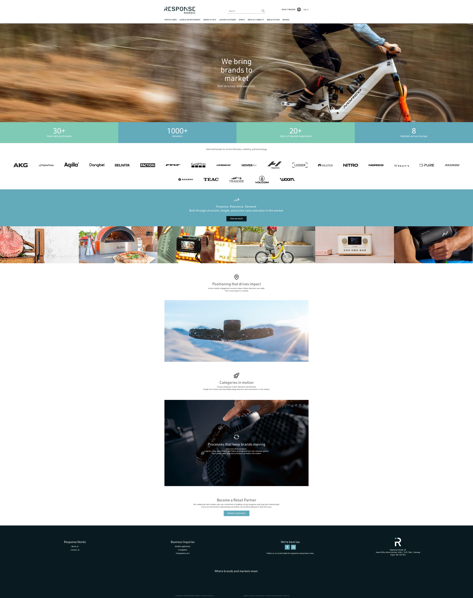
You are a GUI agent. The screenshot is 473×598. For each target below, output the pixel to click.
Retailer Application (237, 513)
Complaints (182, 550)
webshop (261, 596)
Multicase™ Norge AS (282, 596)
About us (75, 546)
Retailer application (182, 546)
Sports (242, 20)
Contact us (75, 550)
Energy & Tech (209, 20)
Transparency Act (183, 553)
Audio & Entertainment (190, 20)
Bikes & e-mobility (256, 20)
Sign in (306, 9)
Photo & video (170, 20)
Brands (286, 20)
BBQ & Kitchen (273, 20)
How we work (236, 218)
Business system (249, 596)
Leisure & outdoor (227, 20)
